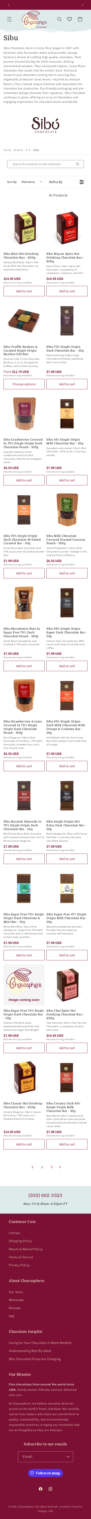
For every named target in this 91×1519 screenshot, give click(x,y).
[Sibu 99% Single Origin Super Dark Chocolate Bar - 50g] (66, 602)
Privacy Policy (19, 1265)
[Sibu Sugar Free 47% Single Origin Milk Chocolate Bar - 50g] (66, 888)
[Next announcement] (82, 5)
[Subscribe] (68, 1456)
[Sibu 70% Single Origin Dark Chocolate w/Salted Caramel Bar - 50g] (24, 509)
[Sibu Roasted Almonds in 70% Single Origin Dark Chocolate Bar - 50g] (24, 795)
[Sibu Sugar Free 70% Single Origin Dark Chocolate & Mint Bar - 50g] (24, 888)
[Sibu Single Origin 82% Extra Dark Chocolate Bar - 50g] (66, 795)
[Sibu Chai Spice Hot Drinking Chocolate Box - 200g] (66, 984)
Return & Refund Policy (26, 1249)
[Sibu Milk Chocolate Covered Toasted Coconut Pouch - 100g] (66, 509)
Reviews (15, 1308)
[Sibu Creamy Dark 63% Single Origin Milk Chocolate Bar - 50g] (66, 1077)
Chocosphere (26, 1506)
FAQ (12, 1316)
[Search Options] (79, 164)
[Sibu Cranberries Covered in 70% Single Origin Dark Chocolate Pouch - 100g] (24, 413)
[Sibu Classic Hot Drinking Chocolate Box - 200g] (24, 1077)
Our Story (16, 1292)
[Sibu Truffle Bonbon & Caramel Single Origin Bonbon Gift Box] (24, 320)
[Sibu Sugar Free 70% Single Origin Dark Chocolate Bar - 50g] (24, 984)
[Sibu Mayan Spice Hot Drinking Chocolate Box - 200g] (66, 228)
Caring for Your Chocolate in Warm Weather (40, 1343)
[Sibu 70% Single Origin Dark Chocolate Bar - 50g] (66, 320)
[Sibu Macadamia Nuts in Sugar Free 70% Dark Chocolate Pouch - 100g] (24, 602)
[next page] (60, 1167)
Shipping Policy (20, 1241)
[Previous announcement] (8, 5)
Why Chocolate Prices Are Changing (35, 1359)
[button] (9, 19)
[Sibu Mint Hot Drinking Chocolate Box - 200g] (24, 228)
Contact (14, 1233)
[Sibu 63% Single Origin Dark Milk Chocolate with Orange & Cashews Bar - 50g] (66, 695)
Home (7, 150)
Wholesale (16, 1300)
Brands (18, 150)
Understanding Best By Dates (30, 1351)
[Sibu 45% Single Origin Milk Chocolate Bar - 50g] (66, 413)
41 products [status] (58, 195)
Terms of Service (21, 1257)
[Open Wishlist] (69, 19)
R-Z (28, 150)
